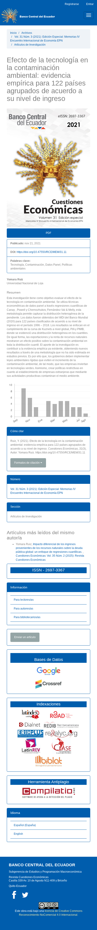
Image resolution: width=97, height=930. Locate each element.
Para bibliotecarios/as (27, 617)
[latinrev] (30, 745)
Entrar (90, 4)
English (18, 833)
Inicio (13, 32)
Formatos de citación (27, 462)
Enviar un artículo (25, 637)
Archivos (26, 32)
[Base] (61, 745)
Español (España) (25, 825)
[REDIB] (61, 724)
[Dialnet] (30, 724)
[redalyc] (61, 733)
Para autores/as (23, 608)
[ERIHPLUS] (30, 733)
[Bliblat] (48, 760)
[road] (61, 714)
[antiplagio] (48, 792)
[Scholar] (48, 671)
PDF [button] (48, 233)
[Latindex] (30, 714)
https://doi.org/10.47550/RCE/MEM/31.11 (42, 252)
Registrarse (72, 4)
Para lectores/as (24, 599)
